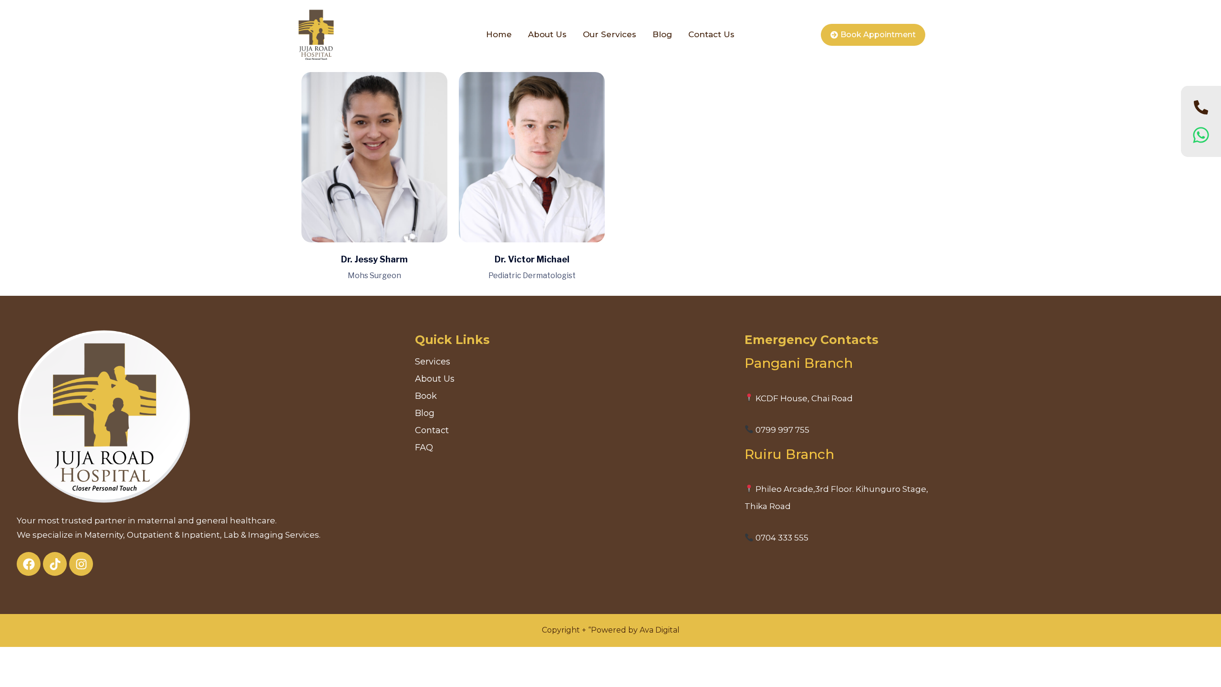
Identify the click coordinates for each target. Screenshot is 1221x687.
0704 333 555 (781, 537)
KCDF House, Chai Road (803, 398)
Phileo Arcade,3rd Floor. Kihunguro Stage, (841, 489)
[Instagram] (81, 564)
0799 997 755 (781, 430)
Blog (662, 34)
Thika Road (768, 506)
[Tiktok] (55, 564)
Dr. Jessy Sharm (374, 259)
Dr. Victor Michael (532, 259)
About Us (547, 34)
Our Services (609, 34)
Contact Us (711, 34)
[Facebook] (29, 564)
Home (499, 34)
